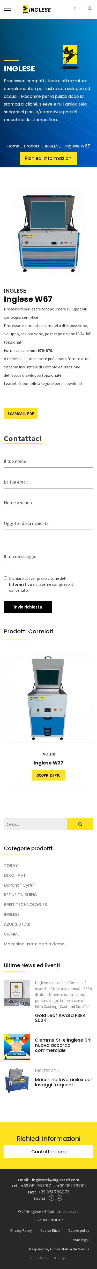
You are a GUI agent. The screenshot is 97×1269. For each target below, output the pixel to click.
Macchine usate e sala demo (34, 944)
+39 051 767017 (36, 1186)
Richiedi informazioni (48, 158)
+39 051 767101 (71, 1186)
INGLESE (53, 146)
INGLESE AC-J (47, 1070)
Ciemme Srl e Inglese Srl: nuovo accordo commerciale (63, 1045)
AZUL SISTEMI (17, 924)
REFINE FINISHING (20, 895)
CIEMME (12, 934)
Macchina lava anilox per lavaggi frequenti (63, 1082)
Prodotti (32, 146)
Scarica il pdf (21, 413)
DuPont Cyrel (19, 885)
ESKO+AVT (15, 875)
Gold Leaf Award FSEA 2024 (60, 1018)
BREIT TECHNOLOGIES (25, 905)
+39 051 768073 (53, 1192)
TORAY (11, 866)
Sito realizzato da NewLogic (48, 1258)
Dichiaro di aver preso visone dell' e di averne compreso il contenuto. (41, 584)
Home (13, 146)
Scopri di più (61, 775)
